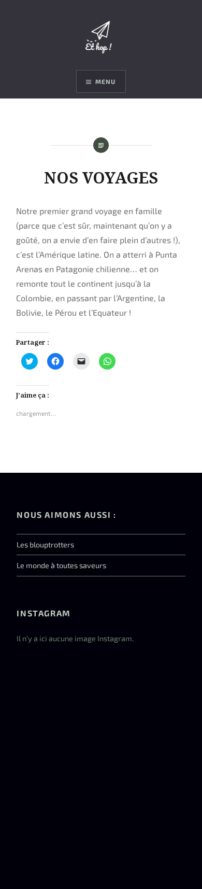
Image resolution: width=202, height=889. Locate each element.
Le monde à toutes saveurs (61, 565)
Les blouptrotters (45, 544)
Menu (105, 81)
